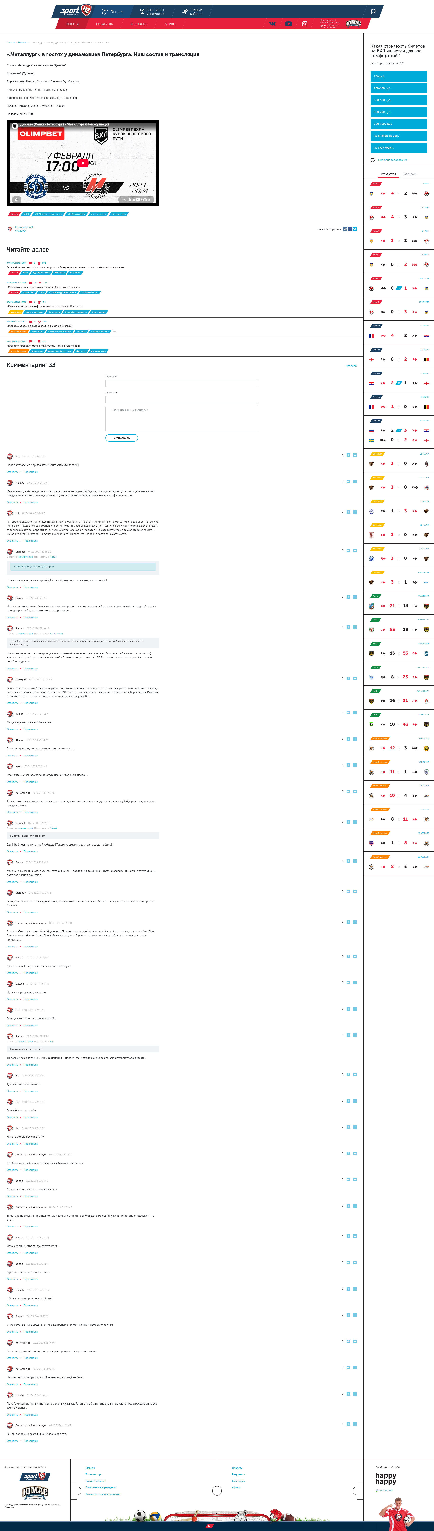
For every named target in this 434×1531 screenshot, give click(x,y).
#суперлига (54, 312)
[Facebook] (350, 229)
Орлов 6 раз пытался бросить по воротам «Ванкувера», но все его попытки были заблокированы (66, 267)
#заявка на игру (98, 214)
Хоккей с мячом (18, 331)
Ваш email (111, 392)
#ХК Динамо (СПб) (76, 214)
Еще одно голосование (392, 159)
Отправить (122, 438)
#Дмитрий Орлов (41, 273)
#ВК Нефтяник (98, 312)
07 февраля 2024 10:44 (16, 263)
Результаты (238, 1474)
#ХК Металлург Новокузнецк (48, 214)
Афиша (236, 1487)
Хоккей (14, 214)
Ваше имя (111, 376)
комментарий (26, 557)
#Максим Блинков (100, 331)
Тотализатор (93, 1474)
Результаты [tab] (388, 174)
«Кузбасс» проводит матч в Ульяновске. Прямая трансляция (43, 345)
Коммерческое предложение (103, 1494)
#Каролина (75, 273)
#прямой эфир (119, 214)
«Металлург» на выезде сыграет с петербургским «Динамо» (43, 287)
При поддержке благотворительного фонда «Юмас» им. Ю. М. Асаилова (330, 23)
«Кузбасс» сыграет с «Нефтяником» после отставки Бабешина (44, 306)
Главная (90, 1468)
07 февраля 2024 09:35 (16, 283)
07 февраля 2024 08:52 (16, 302)
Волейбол (16, 312)
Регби (375, 596)
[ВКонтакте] (345, 229)
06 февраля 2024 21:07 (16, 342)
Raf (51, 1041)
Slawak (53, 828)
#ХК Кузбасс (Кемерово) (59, 331)
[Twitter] (355, 229)
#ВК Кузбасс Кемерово (76, 312)
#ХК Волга (81, 331)
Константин (56, 633)
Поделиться (31, 471)
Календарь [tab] (410, 174)
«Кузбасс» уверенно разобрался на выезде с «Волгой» (40, 326)
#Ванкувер (60, 273)
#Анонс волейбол (34, 312)
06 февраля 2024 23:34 (16, 322)
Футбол (376, 326)
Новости (237, 1468)
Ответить (12, 471)
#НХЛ (25, 273)
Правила (351, 365)
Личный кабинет (96, 1481)
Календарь (238, 1481)
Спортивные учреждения (101, 1487)
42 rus (53, 557)
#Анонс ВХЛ (28, 292)
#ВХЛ (26, 214)
